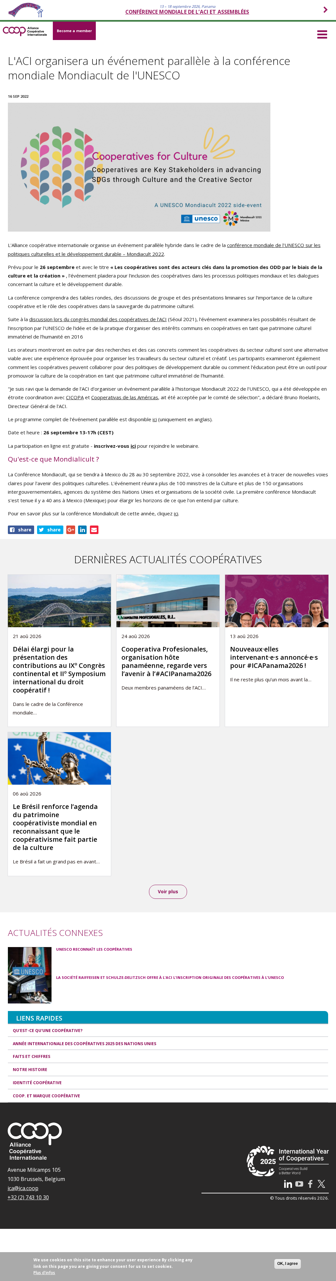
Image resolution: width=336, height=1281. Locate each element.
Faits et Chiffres (31, 1056)
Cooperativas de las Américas (124, 397)
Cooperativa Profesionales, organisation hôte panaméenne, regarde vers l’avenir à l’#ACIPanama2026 (166, 661)
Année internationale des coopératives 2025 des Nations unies (84, 1043)
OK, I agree (287, 1263)
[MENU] (322, 33)
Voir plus (168, 891)
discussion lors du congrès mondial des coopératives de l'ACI (98, 319)
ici (155, 419)
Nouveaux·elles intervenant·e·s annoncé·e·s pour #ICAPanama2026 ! (274, 657)
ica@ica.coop (23, 1188)
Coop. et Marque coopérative (46, 1096)
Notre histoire (30, 1069)
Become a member (74, 30)
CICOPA (75, 397)
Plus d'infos (44, 1272)
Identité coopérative (37, 1082)
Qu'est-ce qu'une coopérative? (48, 1030)
